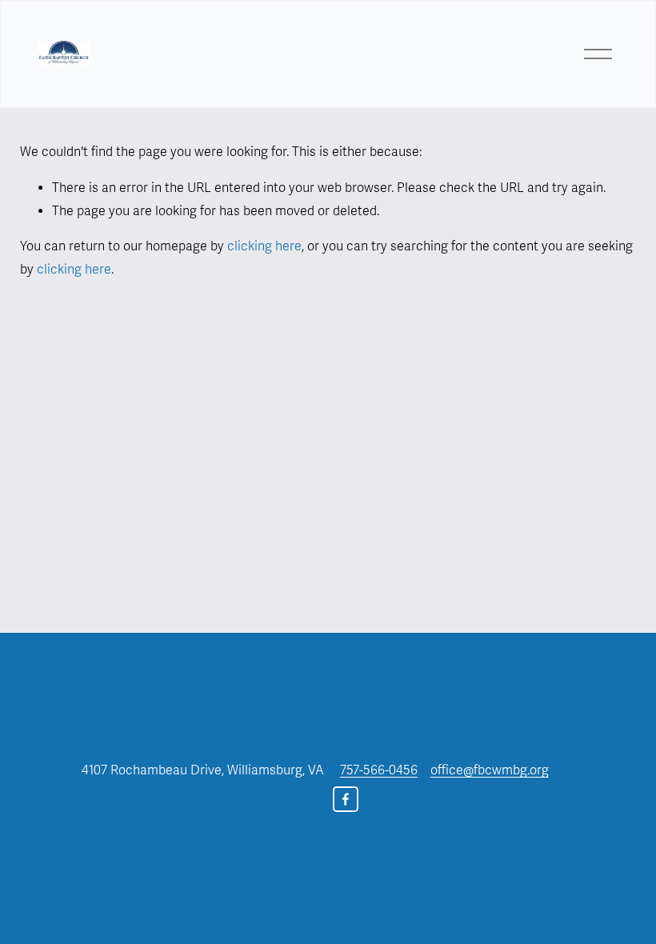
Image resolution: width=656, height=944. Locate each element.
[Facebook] (345, 799)
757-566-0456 (379, 770)
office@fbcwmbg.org (489, 770)
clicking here (264, 246)
